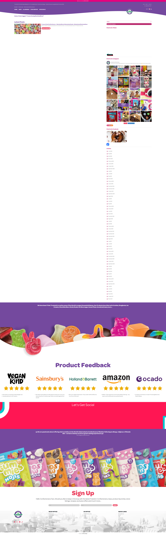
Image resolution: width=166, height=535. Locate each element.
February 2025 (111, 181)
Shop (20, 9)
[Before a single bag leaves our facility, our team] (146, 105)
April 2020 (110, 271)
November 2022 (111, 216)
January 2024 (110, 208)
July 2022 (110, 221)
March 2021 (110, 248)
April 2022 (110, 223)
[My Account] (151, 9)
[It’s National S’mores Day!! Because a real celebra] (134, 82)
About (147, 4)
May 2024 (110, 203)
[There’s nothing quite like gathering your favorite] (112, 71)
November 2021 (111, 233)
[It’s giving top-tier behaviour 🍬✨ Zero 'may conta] (123, 82)
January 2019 (110, 281)
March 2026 (110, 158)
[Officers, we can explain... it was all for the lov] (146, 93)
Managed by (83, 533)
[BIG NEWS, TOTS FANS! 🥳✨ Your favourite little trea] (123, 93)
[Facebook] (15, 522)
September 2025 (111, 168)
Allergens (26, 9)
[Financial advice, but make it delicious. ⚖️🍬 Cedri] (134, 71)
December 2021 (111, 231)
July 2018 (110, 286)
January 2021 (110, 253)
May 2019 (110, 273)
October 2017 (110, 296)
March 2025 (110, 178)
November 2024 (111, 188)
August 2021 (110, 238)
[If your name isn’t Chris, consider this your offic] (134, 116)
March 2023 (110, 213)
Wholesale (42, 9)
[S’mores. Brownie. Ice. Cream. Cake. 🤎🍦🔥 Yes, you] (112, 105)
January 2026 (110, 163)
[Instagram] (17, 522)
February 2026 (111, 161)
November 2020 (111, 258)
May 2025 (110, 176)
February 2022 (111, 226)
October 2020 (111, 261)
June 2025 (110, 173)
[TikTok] (22, 522)
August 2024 (110, 196)
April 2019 (110, 276)
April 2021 (110, 246)
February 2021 (110, 251)
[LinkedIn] (20, 522)
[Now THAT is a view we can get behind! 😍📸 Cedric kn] (123, 116)
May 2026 (110, 153)
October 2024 (110, 191)
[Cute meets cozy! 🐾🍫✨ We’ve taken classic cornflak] (146, 71)
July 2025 (110, 171)
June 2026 (110, 151)
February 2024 (111, 206)
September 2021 (111, 236)
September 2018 (111, 283)
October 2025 (110, 166)
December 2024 (111, 186)
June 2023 (110, 211)
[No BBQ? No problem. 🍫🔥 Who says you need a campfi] (112, 93)
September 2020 (111, 263)
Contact (150, 4)
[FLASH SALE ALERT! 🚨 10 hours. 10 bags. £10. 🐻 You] (134, 93)
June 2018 (110, 288)
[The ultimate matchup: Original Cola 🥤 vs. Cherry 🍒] (112, 116)
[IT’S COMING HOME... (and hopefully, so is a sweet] (146, 116)
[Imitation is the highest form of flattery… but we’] (134, 105)
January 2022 (110, 228)
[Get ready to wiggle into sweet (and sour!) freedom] (123, 71)
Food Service (34, 9)
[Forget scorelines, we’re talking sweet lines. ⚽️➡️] (146, 82)
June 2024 (110, 201)
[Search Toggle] (147, 9)
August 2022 (110, 218)
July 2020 (110, 266)
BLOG (144, 4)
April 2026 (110, 156)
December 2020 (111, 256)
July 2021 (110, 241)
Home (15, 9)
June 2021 (110, 243)
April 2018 (110, 291)
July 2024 (110, 198)
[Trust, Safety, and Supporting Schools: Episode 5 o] (123, 105)
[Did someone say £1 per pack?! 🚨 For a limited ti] (112, 82)
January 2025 (110, 183)
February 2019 (111, 278)
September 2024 (111, 193)
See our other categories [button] (111, 24)
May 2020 (110, 268)
